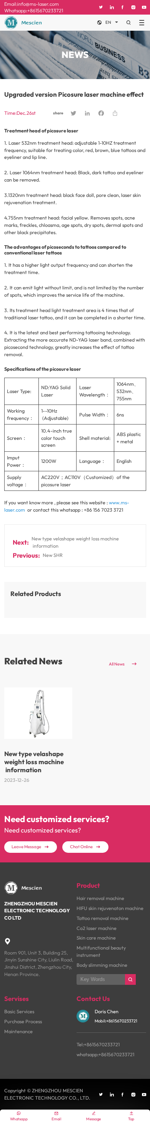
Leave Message (30, 846)
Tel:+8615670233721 (98, 1044)
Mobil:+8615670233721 (116, 1021)
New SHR (53, 555)
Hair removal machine (100, 898)
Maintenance (18, 1031)
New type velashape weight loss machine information (75, 542)
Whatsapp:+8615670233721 (33, 10)
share (58, 113)
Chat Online (85, 846)
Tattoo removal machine (102, 918)
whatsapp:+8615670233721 (105, 1054)
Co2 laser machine (97, 928)
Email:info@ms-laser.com (31, 4)
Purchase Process (23, 1021)
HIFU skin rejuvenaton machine (110, 908)
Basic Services (19, 1011)
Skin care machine (96, 938)
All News (123, 664)
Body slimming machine (102, 965)
